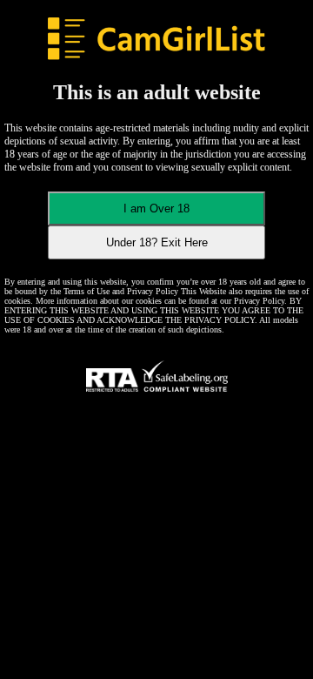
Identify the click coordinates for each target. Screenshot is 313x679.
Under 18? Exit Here (157, 242)
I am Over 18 (156, 208)
